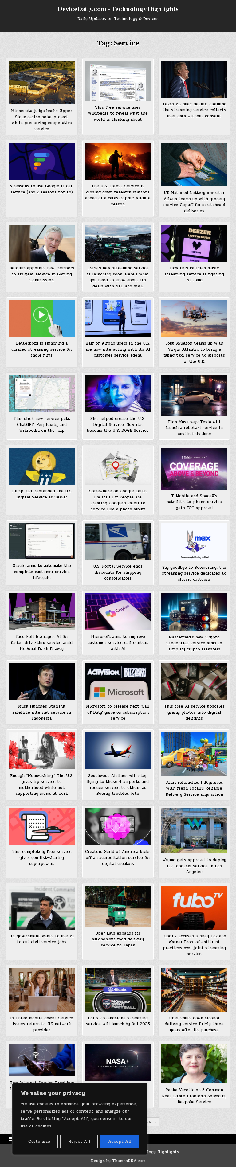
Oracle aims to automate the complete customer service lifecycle (42, 572)
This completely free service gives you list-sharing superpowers (42, 858)
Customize (39, 1141)
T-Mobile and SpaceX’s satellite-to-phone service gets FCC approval (194, 502)
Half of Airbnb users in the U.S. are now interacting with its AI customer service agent (117, 349)
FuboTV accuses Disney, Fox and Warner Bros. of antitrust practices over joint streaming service (194, 945)
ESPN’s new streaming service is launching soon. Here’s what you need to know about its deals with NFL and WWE (118, 277)
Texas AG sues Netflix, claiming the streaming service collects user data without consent (194, 110)
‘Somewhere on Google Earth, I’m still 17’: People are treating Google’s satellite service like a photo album (118, 500)
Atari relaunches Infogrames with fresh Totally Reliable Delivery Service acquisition (194, 788)
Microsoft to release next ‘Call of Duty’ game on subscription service (118, 712)
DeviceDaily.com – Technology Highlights (118, 9)
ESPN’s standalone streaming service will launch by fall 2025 (118, 1021)
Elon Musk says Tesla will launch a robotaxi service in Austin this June (194, 428)
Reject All (79, 1141)
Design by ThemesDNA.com (118, 1161)
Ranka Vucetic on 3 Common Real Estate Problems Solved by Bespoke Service (194, 1096)
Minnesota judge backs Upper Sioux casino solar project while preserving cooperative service (41, 120)
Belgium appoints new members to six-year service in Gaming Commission (42, 274)
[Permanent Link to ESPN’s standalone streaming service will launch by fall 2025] (118, 989)
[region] (80, 1119)
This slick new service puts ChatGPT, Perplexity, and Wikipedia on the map (42, 425)
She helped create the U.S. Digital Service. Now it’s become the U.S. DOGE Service (118, 425)
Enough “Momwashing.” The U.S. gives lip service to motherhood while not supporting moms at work (41, 785)
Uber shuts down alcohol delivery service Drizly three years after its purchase (194, 1024)
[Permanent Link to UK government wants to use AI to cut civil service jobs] (41, 907)
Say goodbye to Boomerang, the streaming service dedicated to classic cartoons (194, 573)
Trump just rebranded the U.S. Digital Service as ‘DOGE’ (42, 494)
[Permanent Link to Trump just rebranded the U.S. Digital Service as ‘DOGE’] (41, 466)
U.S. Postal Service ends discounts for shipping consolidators (118, 572)
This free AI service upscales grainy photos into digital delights (194, 712)
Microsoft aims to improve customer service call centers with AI (118, 643)
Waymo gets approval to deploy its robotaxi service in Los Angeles (194, 866)
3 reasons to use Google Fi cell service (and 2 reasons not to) (42, 189)
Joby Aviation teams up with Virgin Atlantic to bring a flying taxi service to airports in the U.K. (194, 352)
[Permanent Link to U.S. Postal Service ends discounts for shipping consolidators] (118, 541)
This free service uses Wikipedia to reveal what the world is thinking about (118, 113)
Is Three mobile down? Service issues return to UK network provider (41, 1024)
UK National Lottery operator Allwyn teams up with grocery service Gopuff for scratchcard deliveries (194, 202)
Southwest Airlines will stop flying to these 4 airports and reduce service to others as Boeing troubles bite (118, 785)
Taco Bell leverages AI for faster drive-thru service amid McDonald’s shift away (42, 643)
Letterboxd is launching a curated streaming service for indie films (41, 349)
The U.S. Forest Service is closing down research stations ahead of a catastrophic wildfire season (118, 195)
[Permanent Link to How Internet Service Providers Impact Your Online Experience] (41, 1060)
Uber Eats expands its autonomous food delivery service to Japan (118, 939)
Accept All (120, 1141)
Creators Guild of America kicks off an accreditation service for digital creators (118, 858)
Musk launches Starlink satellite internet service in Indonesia (41, 712)
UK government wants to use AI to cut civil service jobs (41, 939)
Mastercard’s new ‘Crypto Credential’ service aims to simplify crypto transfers (194, 643)
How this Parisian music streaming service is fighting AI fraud (194, 274)
